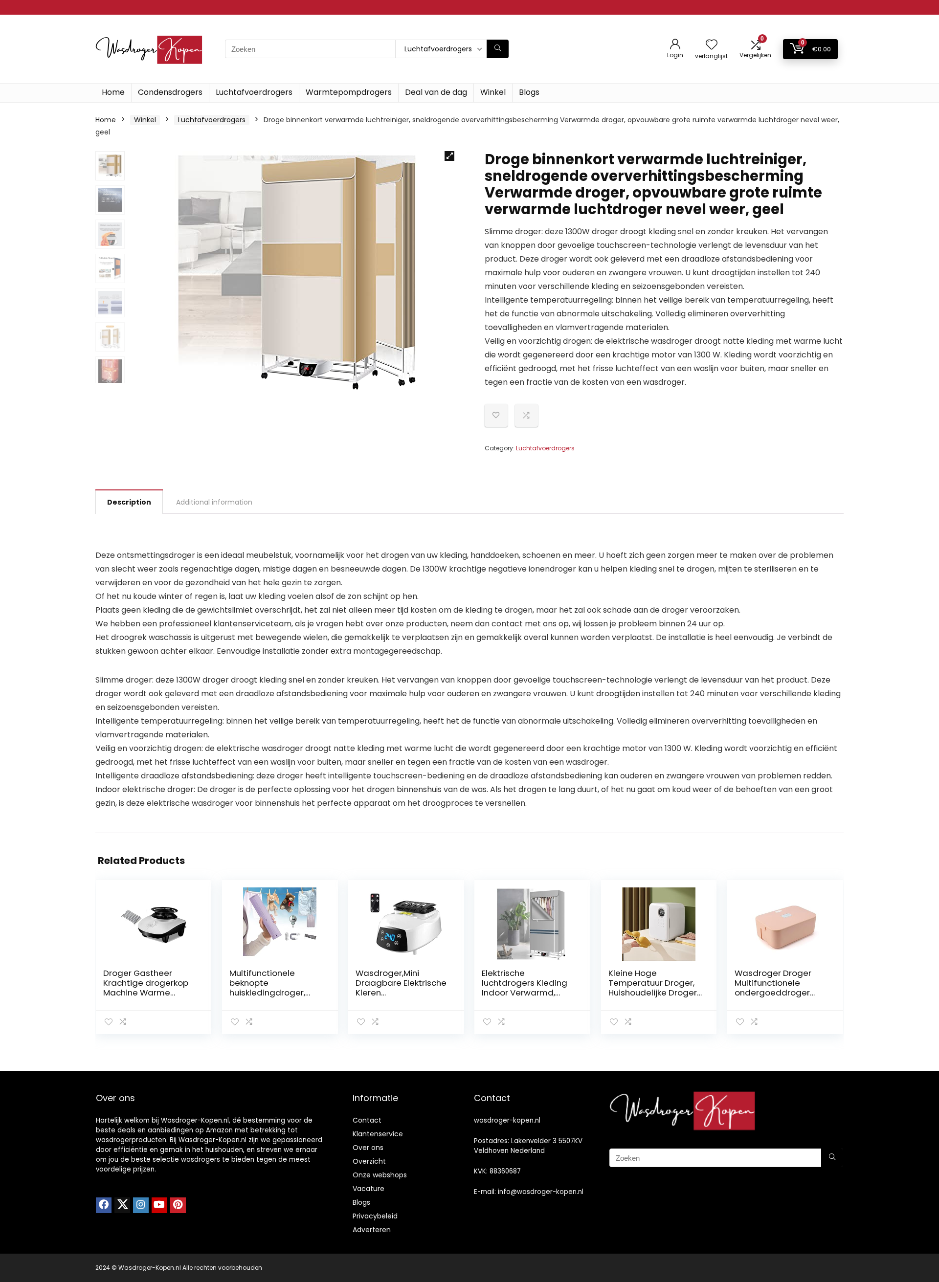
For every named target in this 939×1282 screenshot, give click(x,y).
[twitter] (122, 1205)
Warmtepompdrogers (349, 92)
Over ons (368, 1147)
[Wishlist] (711, 45)
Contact (367, 1120)
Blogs (529, 92)
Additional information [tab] (214, 502)
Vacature (368, 1189)
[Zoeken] (498, 49)
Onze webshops (380, 1175)
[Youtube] (159, 1205)
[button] (449, 156)
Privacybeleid (375, 1216)
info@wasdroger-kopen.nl (540, 1191)
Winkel (493, 92)
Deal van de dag (436, 92)
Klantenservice (378, 1134)
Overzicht (369, 1161)
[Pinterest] (178, 1205)
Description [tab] (129, 502)
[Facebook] (104, 1205)
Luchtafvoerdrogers (254, 92)
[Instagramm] (141, 1205)
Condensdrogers (170, 92)
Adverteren (372, 1230)
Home (113, 92)
